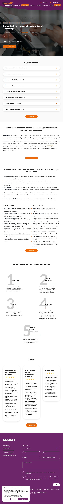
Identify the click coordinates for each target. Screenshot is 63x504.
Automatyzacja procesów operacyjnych (15, 73)
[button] (10, 5)
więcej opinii (31, 425)
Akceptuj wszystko (22, 499)
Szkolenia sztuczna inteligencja (14, 22)
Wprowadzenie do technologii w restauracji (16, 68)
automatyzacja (25, 32)
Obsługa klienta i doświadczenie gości (15, 79)
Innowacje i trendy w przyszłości (13, 103)
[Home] (3, 18)
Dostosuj (7, 499)
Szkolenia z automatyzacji (10, 17)
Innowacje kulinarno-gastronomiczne (14, 85)
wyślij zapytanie (9, 46)
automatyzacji (50, 145)
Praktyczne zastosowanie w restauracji (15, 109)
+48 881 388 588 (8, 453)
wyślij (55, 484)
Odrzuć (14, 499)
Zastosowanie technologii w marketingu (15, 91)
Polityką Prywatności (29, 479)
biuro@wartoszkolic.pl (11, 455)
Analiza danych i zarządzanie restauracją (15, 97)
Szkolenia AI (5, 22)
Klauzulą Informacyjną (51, 478)
